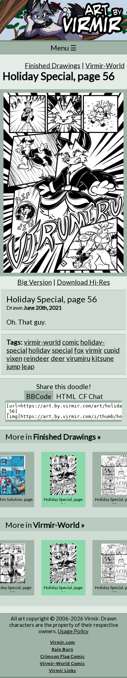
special (62, 350)
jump (13, 366)
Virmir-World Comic (62, 663)
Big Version (34, 282)
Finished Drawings (52, 65)
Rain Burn (62, 649)
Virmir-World (105, 65)
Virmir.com (62, 642)
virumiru (78, 358)
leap (28, 366)
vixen (14, 358)
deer (58, 358)
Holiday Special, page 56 (63, 502)
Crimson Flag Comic (62, 656)
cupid (112, 350)
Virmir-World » (59, 524)
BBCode (39, 396)
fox (79, 350)
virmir (93, 350)
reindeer (36, 358)
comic (70, 342)
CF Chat (91, 396)
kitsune (103, 358)
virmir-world (42, 342)
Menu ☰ (63, 47)
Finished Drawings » (67, 436)
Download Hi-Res (83, 282)
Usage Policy (73, 631)
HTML (66, 396)
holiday (39, 350)
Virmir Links (62, 670)
